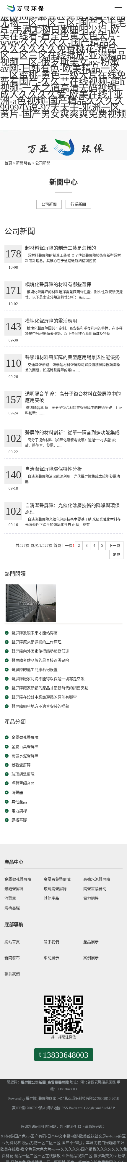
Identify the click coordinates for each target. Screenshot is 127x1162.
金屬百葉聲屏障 (25, 746)
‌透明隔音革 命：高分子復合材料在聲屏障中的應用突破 (73, 397)
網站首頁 (12, 942)
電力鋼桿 (19, 811)
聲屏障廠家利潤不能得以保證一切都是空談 (48, 679)
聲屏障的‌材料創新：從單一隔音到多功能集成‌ (72, 432)
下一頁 (114, 545)
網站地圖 (53, 1108)
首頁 (8, 163)
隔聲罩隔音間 (23, 783)
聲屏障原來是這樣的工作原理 (36, 642)
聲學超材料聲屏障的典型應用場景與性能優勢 (72, 357)
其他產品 (19, 801)
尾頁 (116, 554)
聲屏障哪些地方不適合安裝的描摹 (40, 706)
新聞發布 (23, 163)
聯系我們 (12, 974)
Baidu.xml (76, 1108)
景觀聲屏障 (21, 765)
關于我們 (51, 942)
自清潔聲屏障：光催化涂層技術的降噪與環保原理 (72, 509)
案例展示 (91, 958)
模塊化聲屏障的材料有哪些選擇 (58, 284)
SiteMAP (108, 1108)
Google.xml (92, 1108)
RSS (64, 1108)
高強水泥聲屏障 (25, 756)
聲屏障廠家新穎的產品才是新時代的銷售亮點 (50, 688)
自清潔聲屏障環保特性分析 (53, 469)
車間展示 (51, 958)
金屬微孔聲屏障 (25, 737)
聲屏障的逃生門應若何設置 (35, 669)
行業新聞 (78, 204)
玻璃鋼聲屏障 (23, 774)
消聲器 (17, 792)
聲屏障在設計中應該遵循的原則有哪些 (44, 697)
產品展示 (91, 942)
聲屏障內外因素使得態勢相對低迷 (40, 651)
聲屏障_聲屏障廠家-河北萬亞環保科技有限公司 (63, 1099)
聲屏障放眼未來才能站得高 (35, 633)
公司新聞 (43, 163)
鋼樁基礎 (19, 820)
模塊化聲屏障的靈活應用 (51, 320)
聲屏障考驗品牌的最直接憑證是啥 (40, 660)
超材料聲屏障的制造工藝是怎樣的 (60, 248)
